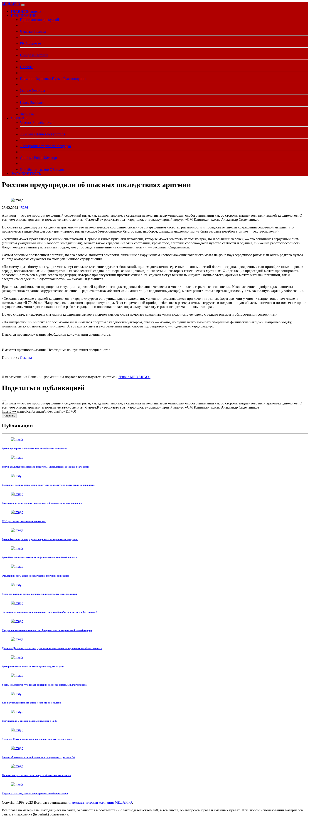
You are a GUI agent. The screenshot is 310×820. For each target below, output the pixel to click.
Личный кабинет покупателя (42, 134)
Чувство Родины (33, 31)
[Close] (3, 400)
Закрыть (9, 416)
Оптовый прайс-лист (36, 122)
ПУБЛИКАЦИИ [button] (24, 15)
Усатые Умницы (32, 90)
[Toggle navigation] (23, 5)
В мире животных (34, 55)
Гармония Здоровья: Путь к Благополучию (53, 79)
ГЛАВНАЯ (26, 11)
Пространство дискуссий (39, 20)
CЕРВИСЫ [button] (20, 118)
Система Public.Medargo (38, 158)
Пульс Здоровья (32, 102)
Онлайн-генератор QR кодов (42, 169)
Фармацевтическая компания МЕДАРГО (100, 802)
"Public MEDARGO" (134, 377)
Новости (26, 67)
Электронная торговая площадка (45, 146)
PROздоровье (30, 43)
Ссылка (26, 357)
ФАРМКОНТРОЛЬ (26, 174)
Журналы (27, 114)
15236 (23, 208)
